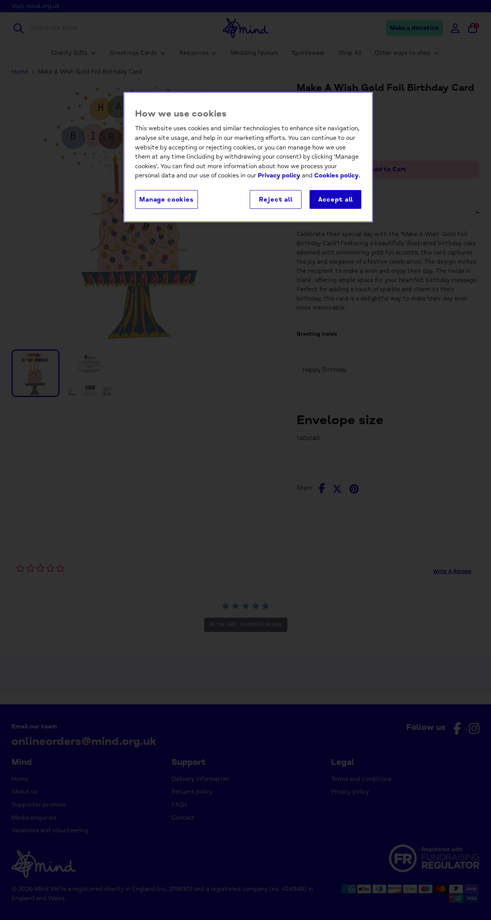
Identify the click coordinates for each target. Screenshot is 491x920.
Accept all (335, 199)
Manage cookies (166, 199)
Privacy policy (279, 175)
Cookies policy (336, 175)
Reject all (276, 199)
